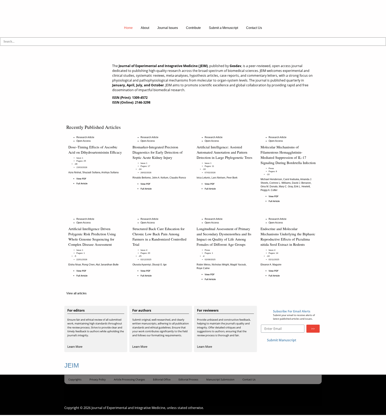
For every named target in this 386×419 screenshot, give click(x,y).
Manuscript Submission (220, 379)
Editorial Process (188, 379)
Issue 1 (79, 158)
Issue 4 (144, 250)
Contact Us (254, 28)
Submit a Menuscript (223, 28)
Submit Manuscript (281, 340)
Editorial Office (161, 379)
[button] (193, 48)
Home (128, 28)
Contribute (193, 28)
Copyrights (74, 379)
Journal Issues (167, 28)
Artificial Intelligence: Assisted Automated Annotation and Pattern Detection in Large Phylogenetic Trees (224, 152)
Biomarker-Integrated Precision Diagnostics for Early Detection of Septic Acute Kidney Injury (157, 152)
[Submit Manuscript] (263, 339)
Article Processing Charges (129, 379)
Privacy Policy (97, 379)
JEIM (71, 365)
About (145, 28)
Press (271, 168)
